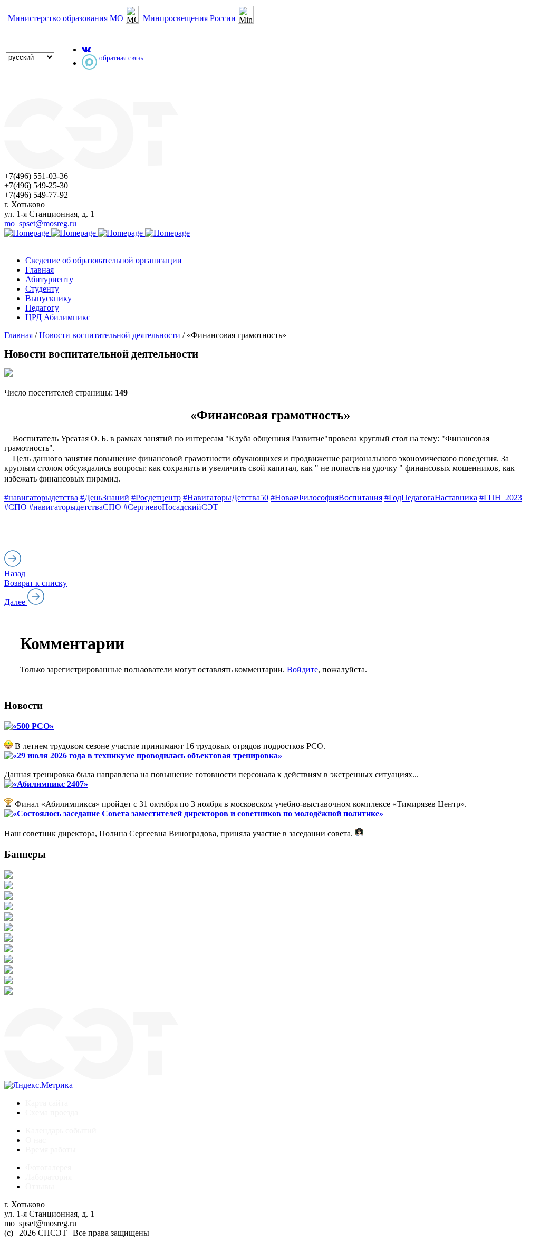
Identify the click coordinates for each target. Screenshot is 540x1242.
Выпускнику (48, 298)
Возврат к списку (35, 583)
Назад (14, 573)
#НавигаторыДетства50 (225, 497)
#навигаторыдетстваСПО (75, 507)
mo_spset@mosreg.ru (40, 223)
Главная (39, 269)
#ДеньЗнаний (104, 497)
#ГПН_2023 (500, 497)
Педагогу (42, 307)
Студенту (42, 288)
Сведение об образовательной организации (103, 260)
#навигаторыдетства (41, 497)
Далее (15, 602)
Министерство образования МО (65, 18)
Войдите (302, 669)
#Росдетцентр (156, 497)
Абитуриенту (49, 279)
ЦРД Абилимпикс (57, 317)
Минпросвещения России (189, 18)
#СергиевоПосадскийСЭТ (170, 507)
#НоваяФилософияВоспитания (326, 497)
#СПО (15, 507)
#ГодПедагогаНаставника (430, 497)
